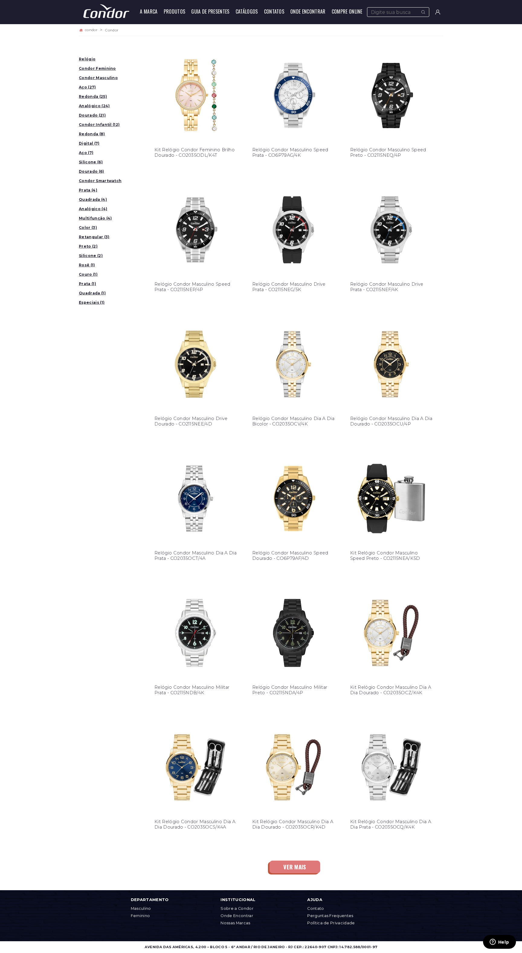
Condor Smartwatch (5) (100, 181)
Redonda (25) (93, 96)
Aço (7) (86, 152)
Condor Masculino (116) (98, 78)
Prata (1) (87, 283)
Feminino (140, 915)
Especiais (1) (92, 302)
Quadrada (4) (93, 199)
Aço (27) (87, 87)
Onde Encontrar (307, 11)
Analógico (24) (94, 106)
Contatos (274, 11)
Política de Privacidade (331, 923)
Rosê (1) (87, 265)
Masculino (141, 908)
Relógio (87, 59)
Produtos (174, 11)
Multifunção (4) (95, 218)
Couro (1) (88, 274)
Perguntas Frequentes (330, 915)
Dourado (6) (91, 171)
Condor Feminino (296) (97, 69)
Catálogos (247, 11)
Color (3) (88, 227)
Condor (111, 30)
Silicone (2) (91, 255)
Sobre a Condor (237, 908)
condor (91, 30)
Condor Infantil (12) (99, 124)
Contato (315, 908)
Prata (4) (88, 190)
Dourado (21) (92, 115)
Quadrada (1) (92, 293)
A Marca (148, 11)
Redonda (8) (92, 134)
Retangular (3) (94, 237)
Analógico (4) (93, 209)
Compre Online (347, 11)
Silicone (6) (91, 162)
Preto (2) (88, 246)
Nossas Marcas (235, 923)
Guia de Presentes (210, 11)
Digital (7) (89, 143)
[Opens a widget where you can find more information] (499, 942)
